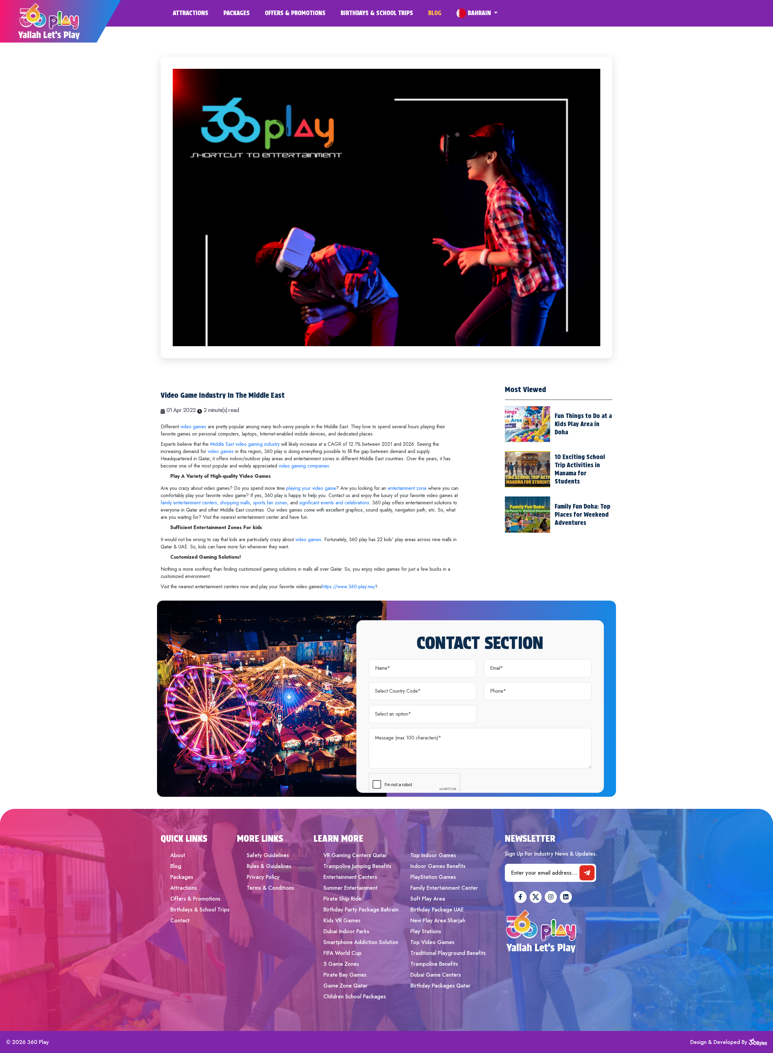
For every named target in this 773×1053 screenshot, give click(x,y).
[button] (477, 13)
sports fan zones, (271, 502)
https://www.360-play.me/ (349, 586)
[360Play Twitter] (536, 897)
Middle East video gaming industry (245, 444)
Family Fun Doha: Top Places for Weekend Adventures (582, 514)
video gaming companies (304, 465)
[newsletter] (587, 872)
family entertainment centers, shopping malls (205, 502)
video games (193, 426)
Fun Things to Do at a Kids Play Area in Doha (583, 424)
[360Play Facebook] (521, 897)
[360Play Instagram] (551, 897)
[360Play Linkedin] (566, 897)
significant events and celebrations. (334, 502)
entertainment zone (407, 488)
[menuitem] (198, 13)
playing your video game (311, 488)
